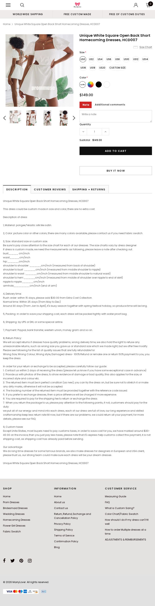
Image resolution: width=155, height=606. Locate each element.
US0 (83, 59)
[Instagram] (30, 560)
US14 (145, 59)
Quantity (85, 124)
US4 (100, 59)
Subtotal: (85, 140)
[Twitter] (12, 560)
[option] (28, 14)
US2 (91, 59)
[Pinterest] (21, 560)
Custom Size (117, 67)
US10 (126, 59)
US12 (135, 59)
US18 (92, 67)
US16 (83, 67)
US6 (109, 59)
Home (6, 24)
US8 (117, 59)
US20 (102, 67)
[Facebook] (4, 560)
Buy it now (116, 171)
